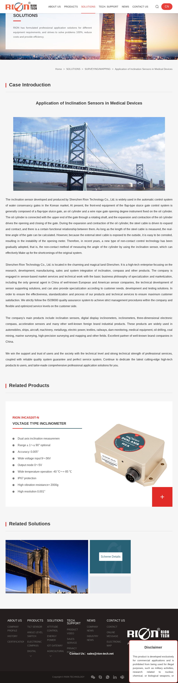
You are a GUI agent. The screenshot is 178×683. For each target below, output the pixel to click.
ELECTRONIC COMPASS (34, 643)
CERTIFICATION (15, 641)
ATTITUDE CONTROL (52, 629)
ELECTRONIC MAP (114, 643)
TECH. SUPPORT (108, 6)
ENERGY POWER (52, 638)
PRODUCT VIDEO (72, 631)
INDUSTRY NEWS (92, 638)
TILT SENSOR (34, 627)
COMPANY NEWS (92, 629)
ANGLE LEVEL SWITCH (35, 634)
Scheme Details (110, 556)
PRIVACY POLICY (72, 650)
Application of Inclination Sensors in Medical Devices (143, 69)
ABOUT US (54, 6)
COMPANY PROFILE (13, 629)
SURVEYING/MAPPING (98, 69)
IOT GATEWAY (55, 645)
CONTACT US (140, 6)
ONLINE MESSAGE (112, 634)
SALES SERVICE (72, 641)
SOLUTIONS (88, 6)
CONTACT (112, 627)
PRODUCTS (71, 6)
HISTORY (12, 636)
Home (58, 69)
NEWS (125, 6)
